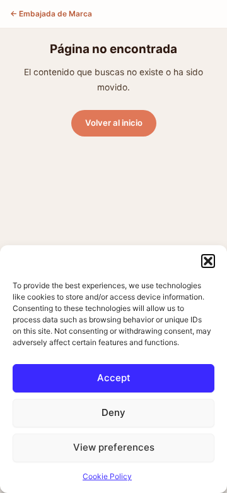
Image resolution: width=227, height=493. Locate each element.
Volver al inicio (114, 123)
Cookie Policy (107, 476)
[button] (208, 261)
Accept (114, 378)
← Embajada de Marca (51, 13)
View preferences (113, 447)
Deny (113, 412)
